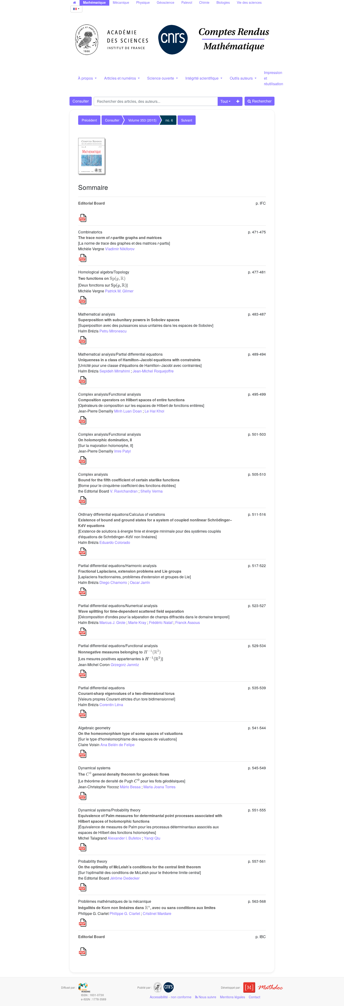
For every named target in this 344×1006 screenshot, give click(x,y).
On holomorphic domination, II (105, 439)
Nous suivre (207, 997)
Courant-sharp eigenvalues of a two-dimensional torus (126, 693)
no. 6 (169, 120)
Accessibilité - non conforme (170, 997)
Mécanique (121, 2)
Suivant (186, 120)
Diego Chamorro (113, 582)
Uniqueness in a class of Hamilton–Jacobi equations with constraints (139, 359)
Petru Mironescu (113, 331)
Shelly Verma (151, 491)
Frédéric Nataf (160, 622)
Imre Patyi (122, 451)
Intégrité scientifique (202, 78)
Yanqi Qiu (152, 838)
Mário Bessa (130, 786)
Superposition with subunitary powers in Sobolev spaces (128, 319)
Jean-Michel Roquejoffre (153, 371)
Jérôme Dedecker (124, 878)
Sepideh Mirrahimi (114, 371)
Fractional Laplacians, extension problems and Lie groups (129, 571)
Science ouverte (161, 78)
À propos (86, 78)
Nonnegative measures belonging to (119, 652)
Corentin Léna (111, 704)
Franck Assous (187, 622)
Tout (224, 101)
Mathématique (94, 2)
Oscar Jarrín (140, 582)
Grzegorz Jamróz (125, 664)
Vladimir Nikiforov (120, 248)
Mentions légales (232, 997)
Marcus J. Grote (112, 622)
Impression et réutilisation (273, 78)
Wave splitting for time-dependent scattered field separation (131, 611)
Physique (143, 2)
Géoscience (165, 2)
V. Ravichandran (124, 491)
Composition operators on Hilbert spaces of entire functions (131, 399)
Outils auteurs (242, 78)
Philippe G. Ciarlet (125, 913)
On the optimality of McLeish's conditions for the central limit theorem (139, 867)
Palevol (186, 2)
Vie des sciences (249, 2)
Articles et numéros (120, 78)
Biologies (223, 2)
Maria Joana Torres (159, 786)
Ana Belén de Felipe (117, 744)
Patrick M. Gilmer (119, 291)
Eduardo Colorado (114, 542)
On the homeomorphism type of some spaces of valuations (130, 733)
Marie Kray (137, 622)
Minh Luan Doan (128, 411)
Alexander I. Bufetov (124, 838)
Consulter (81, 101)
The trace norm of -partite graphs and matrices (120, 237)
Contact (254, 997)
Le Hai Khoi (154, 411)
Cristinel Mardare (157, 913)
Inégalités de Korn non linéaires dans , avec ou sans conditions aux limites (147, 907)
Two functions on (101, 278)
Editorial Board (91, 203)
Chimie (204, 2)
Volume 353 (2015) (142, 120)
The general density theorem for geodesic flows (123, 774)
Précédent (89, 120)
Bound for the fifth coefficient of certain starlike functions (128, 480)
